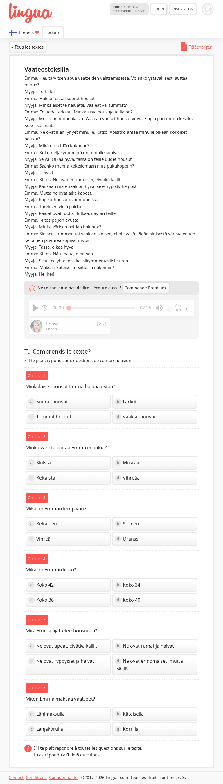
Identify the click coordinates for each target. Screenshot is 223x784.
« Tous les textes (27, 47)
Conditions (36, 777)
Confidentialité (63, 777)
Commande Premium (145, 288)
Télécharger (200, 47)
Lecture (52, 32)
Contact (16, 777)
